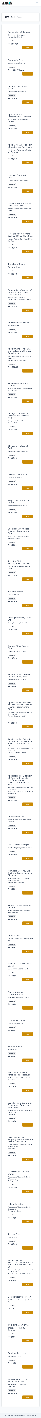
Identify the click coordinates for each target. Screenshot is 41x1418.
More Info (12, 41)
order (27, 47)
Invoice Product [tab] (16, 17)
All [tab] (8, 17)
